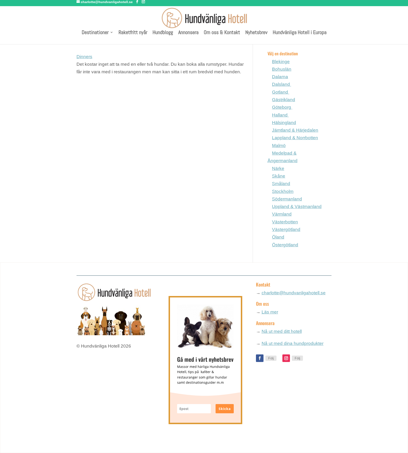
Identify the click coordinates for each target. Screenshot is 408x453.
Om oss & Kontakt (222, 32)
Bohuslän (281, 69)
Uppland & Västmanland (297, 206)
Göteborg (282, 107)
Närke (278, 168)
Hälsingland (284, 122)
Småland (281, 183)
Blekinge (281, 61)
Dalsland (281, 84)
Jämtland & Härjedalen (295, 130)
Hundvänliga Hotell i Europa (300, 32)
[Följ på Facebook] (260, 358)
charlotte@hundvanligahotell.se (294, 292)
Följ (271, 358)
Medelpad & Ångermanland (283, 157)
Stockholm (282, 191)
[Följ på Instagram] (286, 358)
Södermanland (287, 198)
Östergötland (285, 244)
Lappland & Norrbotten (295, 137)
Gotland (280, 92)
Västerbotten (285, 221)
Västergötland (286, 229)
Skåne (278, 176)
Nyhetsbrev (256, 32)
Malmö (279, 145)
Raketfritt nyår (133, 32)
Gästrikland (283, 99)
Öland (278, 237)
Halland (280, 115)
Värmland (282, 214)
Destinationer (95, 32)
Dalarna (280, 76)
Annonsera (188, 32)
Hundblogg (163, 32)
